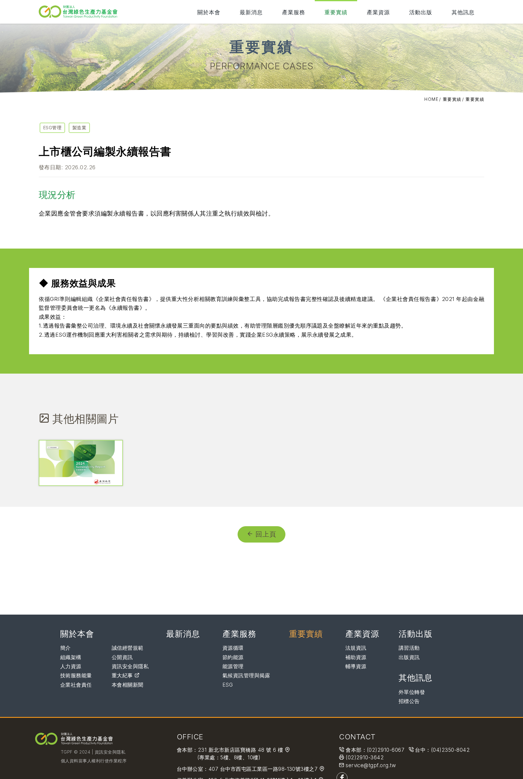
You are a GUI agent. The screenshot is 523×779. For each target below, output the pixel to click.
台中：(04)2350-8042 (442, 750)
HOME (431, 99)
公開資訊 (122, 657)
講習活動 (409, 648)
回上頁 (265, 534)
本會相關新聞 (127, 685)
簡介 (65, 648)
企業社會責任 (76, 685)
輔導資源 (356, 666)
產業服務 (293, 12)
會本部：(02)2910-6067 (375, 750)
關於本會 (208, 12)
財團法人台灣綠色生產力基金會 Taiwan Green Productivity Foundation (79, 11)
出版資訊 (409, 657)
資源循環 (233, 648)
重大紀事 (123, 675)
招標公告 (409, 701)
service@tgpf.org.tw (371, 765)
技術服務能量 (76, 675)
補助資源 (356, 657)
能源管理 (233, 666)
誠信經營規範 (127, 648)
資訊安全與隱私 (130, 666)
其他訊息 (463, 12)
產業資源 (378, 12)
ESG (227, 685)
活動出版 (420, 12)
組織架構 (70, 657)
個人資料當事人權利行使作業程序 (94, 760)
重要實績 (335, 12)
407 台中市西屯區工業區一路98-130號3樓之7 (264, 769)
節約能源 (233, 657)
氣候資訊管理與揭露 (246, 675)
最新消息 (251, 12)
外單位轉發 (412, 692)
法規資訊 (356, 648)
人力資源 (70, 666)
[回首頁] (74, 739)
